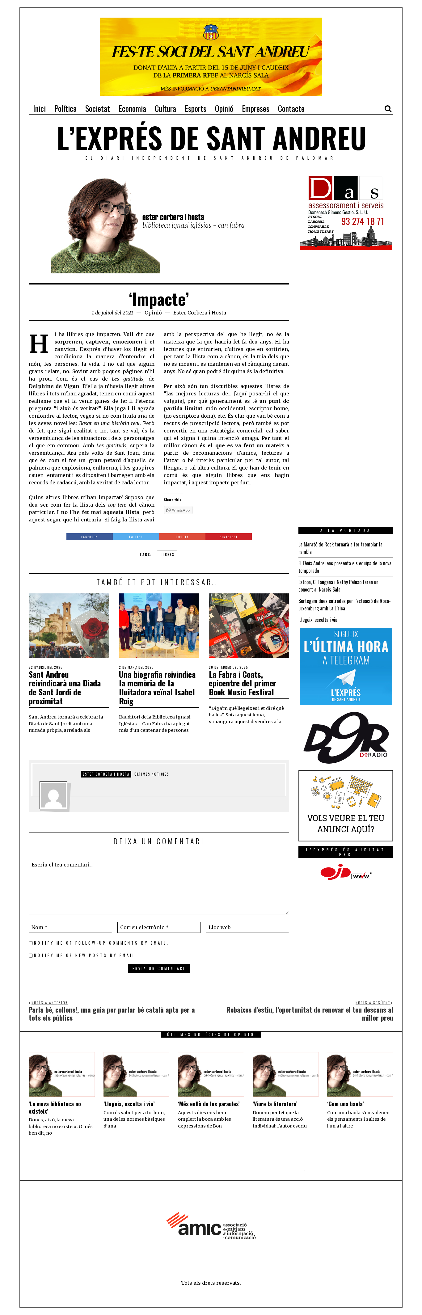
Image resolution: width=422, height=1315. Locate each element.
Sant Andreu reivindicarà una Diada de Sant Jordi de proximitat (65, 687)
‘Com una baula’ (345, 1104)
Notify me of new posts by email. (86, 955)
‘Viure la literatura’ (275, 1104)
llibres (167, 554)
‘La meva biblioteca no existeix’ (55, 1107)
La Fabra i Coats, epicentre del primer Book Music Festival (242, 683)
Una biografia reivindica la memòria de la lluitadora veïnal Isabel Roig (157, 687)
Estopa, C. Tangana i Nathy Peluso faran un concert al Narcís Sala (338, 585)
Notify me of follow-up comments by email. (101, 943)
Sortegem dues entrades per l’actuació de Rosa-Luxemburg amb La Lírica (344, 604)
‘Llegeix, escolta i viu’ (318, 619)
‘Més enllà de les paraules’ (208, 1104)
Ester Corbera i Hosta (199, 313)
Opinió (153, 313)
